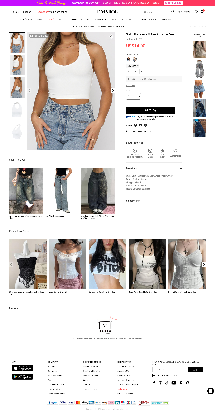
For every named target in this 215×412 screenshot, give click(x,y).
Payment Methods (90, 376)
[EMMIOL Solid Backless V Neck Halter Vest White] (134, 60)
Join (195, 370)
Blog (49, 380)
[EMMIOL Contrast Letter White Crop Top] (107, 264)
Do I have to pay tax (125, 380)
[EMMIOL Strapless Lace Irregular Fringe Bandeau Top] (28, 264)
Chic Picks (166, 19)
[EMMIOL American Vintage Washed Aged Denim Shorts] (26, 191)
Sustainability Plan (56, 385)
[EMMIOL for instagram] (160, 383)
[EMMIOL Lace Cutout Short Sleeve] (67, 264)
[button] (204, 264)
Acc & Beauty (128, 19)
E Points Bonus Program (127, 385)
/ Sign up (186, 12)
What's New (26, 19)
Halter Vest (119, 27)
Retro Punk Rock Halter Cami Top (143, 292)
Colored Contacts (90, 389)
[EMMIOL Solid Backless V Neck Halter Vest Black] (128, 60)
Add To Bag (150, 110)
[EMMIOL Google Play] (22, 379)
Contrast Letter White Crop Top (102, 292)
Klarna (85, 380)
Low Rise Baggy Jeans (54, 216)
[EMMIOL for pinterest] (181, 383)
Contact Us (52, 371)
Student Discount (125, 394)
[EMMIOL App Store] (22, 371)
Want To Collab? (55, 376)
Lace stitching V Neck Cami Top (182, 292)
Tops (61, 19)
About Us (51, 366)
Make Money (123, 389)
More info (151, 119)
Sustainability (148, 19)
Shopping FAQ (123, 371)
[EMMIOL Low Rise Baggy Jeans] (62, 191)
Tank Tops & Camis (104, 27)
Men (114, 19)
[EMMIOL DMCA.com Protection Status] (160, 404)
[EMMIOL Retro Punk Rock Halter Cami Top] (147, 264)
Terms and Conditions (57, 394)
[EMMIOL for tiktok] (166, 383)
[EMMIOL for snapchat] (188, 383)
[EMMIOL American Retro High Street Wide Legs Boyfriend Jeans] (98, 191)
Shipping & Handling (91, 371)
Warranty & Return (90, 366)
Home (75, 27)
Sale (51, 19)
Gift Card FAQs (123, 376)
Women (41, 19)
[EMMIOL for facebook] (154, 383)
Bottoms (85, 19)
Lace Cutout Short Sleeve (60, 292)
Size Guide (130, 86)
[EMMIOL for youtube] (174, 383)
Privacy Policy (54, 389)
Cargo (72, 19)
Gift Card (86, 385)
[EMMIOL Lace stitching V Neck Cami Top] (187, 264)
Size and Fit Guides (125, 366)
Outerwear (101, 19)
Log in (179, 12)
